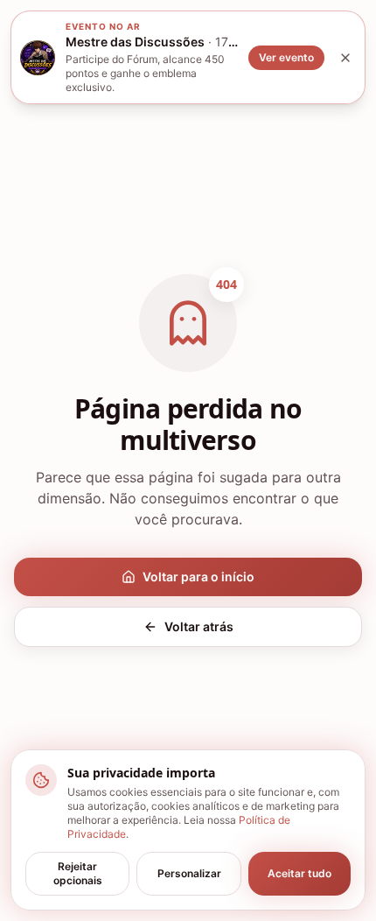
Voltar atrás (198, 626)
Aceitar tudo (299, 873)
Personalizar (189, 873)
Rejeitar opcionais (77, 873)
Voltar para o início (198, 576)
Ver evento (286, 57)
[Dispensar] (345, 57)
